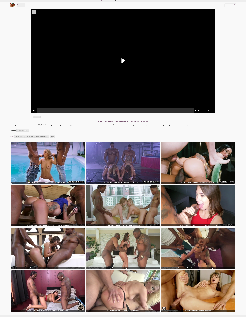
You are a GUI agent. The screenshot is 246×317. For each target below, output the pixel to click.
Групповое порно (23, 130)
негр (52, 136)
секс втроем (29, 136)
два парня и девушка (42, 136)
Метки (12, 136)
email (11, 316)
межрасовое (19, 136)
